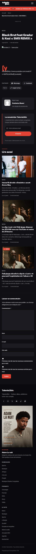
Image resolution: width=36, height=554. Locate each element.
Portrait (4, 493)
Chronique (5, 490)
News (9, 13)
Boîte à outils (6, 530)
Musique (4, 469)
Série (3, 496)
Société (4, 523)
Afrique (4, 472)
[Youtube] (16, 401)
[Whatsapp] (25, 401)
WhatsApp (17, 83)
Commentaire (6, 308)
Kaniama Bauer (18, 103)
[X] (12, 401)
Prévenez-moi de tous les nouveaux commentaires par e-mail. (17, 362)
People (4, 478)
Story (3, 499)
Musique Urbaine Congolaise (10, 481)
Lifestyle (4, 520)
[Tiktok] (21, 401)
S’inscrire (18, 133)
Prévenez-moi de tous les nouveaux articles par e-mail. (17, 371)
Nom (3, 333)
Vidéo (7, 249)
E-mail (4, 342)
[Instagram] (8, 401)
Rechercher (5, 539)
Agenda (4, 536)
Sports (4, 465)
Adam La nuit (7, 452)
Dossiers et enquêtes (8, 526)
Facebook (29, 83)
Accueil (4, 13)
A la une (4, 475)
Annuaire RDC (6, 533)
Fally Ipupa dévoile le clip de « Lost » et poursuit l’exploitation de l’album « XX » (17, 276)
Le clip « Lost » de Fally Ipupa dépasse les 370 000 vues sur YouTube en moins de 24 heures (18, 229)
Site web (4, 350)
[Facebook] (3, 401)
